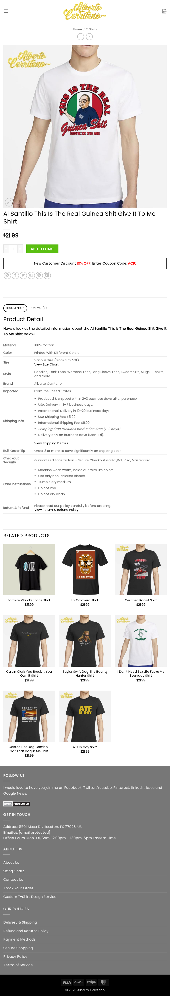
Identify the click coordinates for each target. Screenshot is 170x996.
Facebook (73, 787)
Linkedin (138, 787)
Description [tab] (15, 308)
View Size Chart (46, 364)
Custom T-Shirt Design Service (29, 896)
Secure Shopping (18, 948)
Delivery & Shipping (20, 922)
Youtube (104, 787)
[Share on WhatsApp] (7, 275)
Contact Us (13, 879)
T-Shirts (91, 29)
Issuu (150, 787)
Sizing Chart (13, 871)
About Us (11, 862)
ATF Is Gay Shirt (85, 747)
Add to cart (42, 249)
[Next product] (80, 36)
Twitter (89, 787)
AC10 (132, 263)
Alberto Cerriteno (91, 990)
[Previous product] (89, 36)
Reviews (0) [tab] (38, 308)
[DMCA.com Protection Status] (16, 803)
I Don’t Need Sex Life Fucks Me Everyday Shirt (141, 674)
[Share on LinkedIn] (47, 275)
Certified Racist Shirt (141, 600)
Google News (14, 793)
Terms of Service (18, 965)
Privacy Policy (15, 956)
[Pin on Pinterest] (39, 275)
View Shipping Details (51, 443)
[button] (6, 11)
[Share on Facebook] (15, 275)
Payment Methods (19, 939)
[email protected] (34, 832)
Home (77, 29)
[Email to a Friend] (31, 275)
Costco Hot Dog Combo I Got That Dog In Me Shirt (29, 749)
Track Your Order (18, 888)
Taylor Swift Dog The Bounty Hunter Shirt (85, 674)
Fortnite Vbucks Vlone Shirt (29, 600)
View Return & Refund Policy (56, 509)
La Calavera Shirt (84, 600)
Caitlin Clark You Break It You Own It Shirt (29, 674)
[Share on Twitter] (23, 275)
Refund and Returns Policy (25, 931)
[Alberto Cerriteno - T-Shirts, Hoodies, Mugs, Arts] (85, 11)
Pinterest (121, 787)
